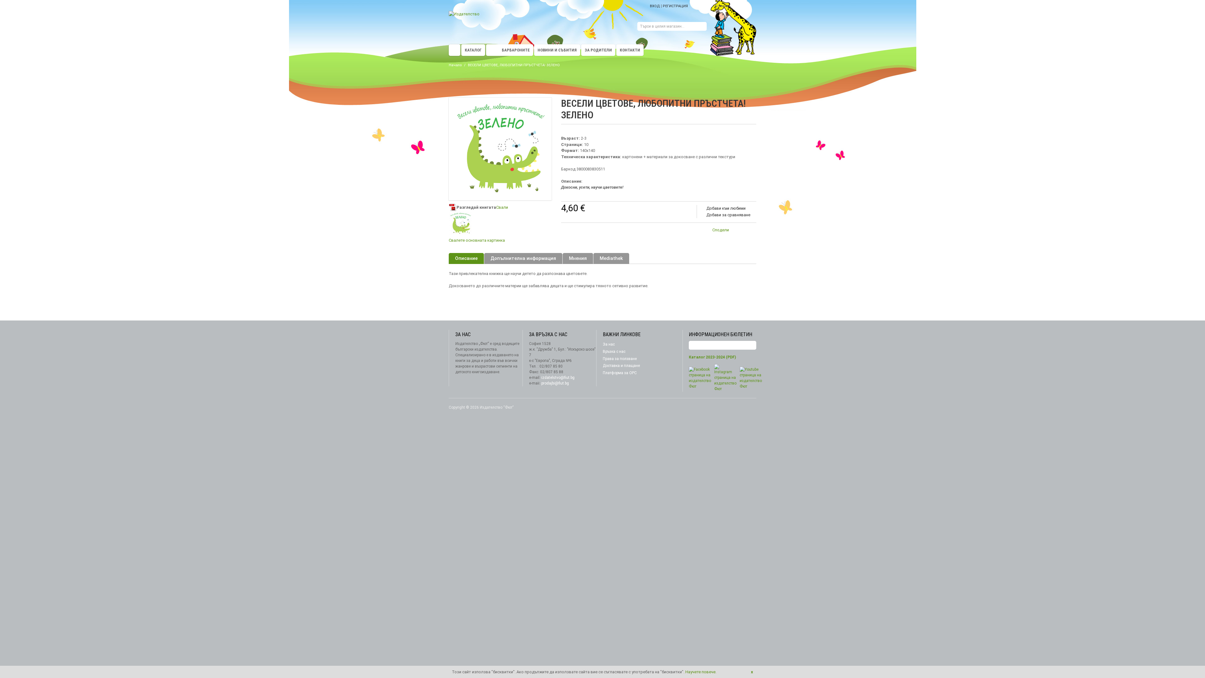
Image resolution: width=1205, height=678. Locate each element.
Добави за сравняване (728, 215)
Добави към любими (726, 208)
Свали (502, 207)
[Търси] (702, 27)
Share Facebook (750, 231)
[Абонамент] (751, 345)
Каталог (473, 50)
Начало (455, 65)
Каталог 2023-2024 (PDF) (712, 357)
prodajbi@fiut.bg (555, 383)
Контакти (630, 50)
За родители (598, 50)
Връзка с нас (614, 351)
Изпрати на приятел (737, 231)
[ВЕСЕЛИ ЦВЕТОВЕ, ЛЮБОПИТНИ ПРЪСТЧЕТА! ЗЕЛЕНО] (460, 223)
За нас (609, 344)
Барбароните (516, 50)
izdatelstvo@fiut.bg (558, 377)
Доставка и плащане (621, 365)
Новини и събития (557, 50)
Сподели (720, 230)
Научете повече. (700, 672)
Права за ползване (620, 359)
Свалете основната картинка (477, 240)
